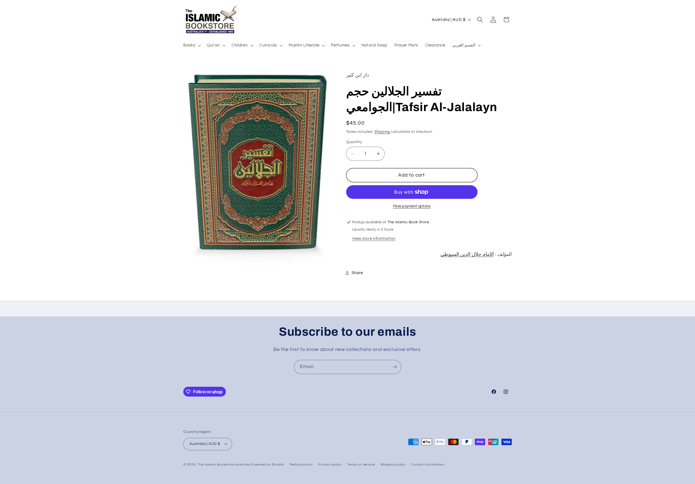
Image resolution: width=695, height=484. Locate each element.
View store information (374, 238)
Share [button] (357, 273)
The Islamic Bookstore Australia (223, 464)
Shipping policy (393, 464)
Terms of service (361, 464)
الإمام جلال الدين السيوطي (467, 254)
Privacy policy (330, 464)
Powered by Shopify (267, 464)
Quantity (354, 142)
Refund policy (301, 464)
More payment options (412, 206)
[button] (191, 45)
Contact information (428, 464)
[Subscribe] (394, 367)
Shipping (382, 132)
